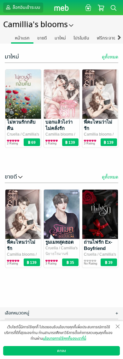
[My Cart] (101, 7)
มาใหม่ (60, 38)
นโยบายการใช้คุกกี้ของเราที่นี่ (64, 338)
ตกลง (61, 351)
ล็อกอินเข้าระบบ (26, 7)
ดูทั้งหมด (110, 56)
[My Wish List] (87, 7)
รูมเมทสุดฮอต (59, 242)
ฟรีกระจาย (106, 38)
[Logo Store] (62, 7)
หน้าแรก (22, 38)
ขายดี (42, 38)
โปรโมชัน (81, 38)
